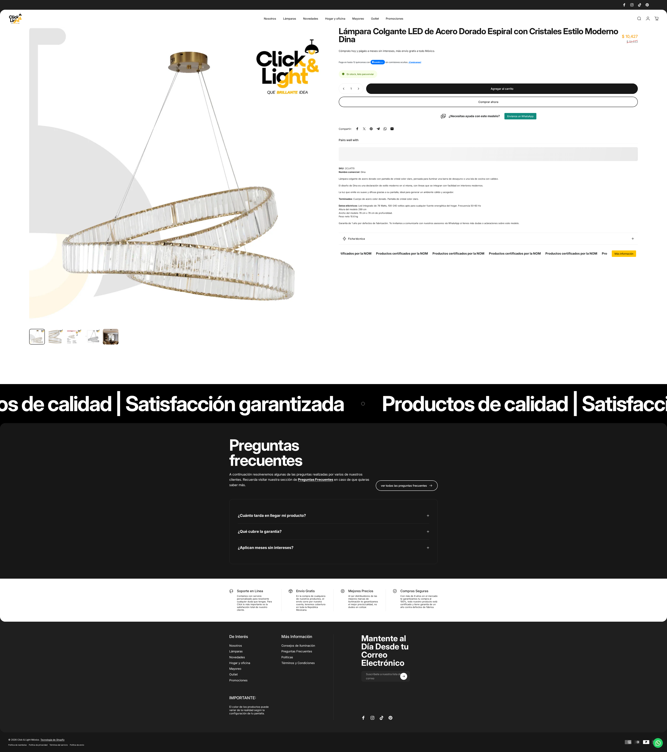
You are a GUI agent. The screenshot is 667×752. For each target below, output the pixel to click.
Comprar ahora (488, 102)
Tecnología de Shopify (52, 739)
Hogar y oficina (239, 663)
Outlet (233, 674)
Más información (624, 253)
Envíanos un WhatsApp (520, 116)
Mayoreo (235, 668)
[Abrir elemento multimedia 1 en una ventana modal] (178, 176)
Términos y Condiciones (298, 663)
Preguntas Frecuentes (296, 651)
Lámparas (236, 651)
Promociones (238, 680)
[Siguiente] (319, 177)
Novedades (237, 657)
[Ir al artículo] (37, 337)
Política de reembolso (17, 745)
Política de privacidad (38, 745)
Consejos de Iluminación (298, 645)
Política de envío (77, 745)
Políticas (287, 657)
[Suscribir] (403, 676)
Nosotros (235, 645)
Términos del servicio (59, 745)
